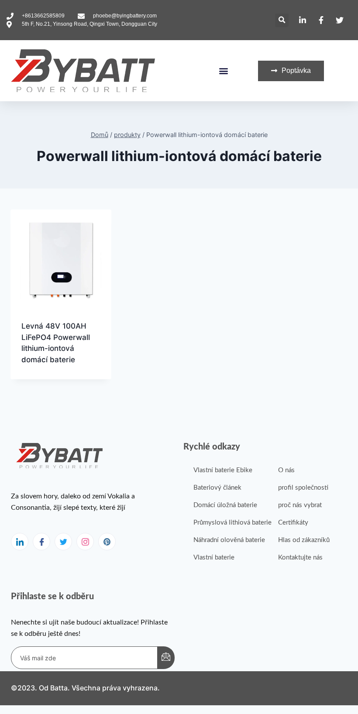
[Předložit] (166, 657)
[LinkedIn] (19, 541)
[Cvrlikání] (63, 541)
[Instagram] (85, 541)
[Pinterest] (107, 541)
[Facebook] (41, 541)
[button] (282, 20)
